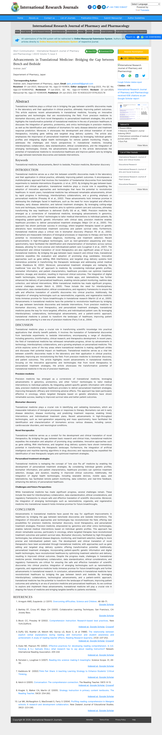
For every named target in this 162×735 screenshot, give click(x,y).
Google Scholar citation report (130, 82)
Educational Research (128, 164)
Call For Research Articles (41, 32)
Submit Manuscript (113, 18)
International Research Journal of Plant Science (132, 178)
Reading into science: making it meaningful (69, 660)
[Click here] (90, 7)
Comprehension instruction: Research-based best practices (78, 620)
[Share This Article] (122, 76)
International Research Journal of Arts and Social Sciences (132, 170)
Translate (144, 10)
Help (134, 720)
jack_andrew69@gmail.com (80, 83)
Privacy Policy (120, 720)
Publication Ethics (89, 18)
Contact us (49, 18)
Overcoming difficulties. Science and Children (75, 601)
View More (142, 145)
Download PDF (106, 51)
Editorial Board (71, 32)
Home (20, 18)
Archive (89, 32)
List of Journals (67, 18)
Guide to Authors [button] (107, 32)
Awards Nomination (133, 51)
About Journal (26, 32)
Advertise (89, 720)
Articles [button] (81, 32)
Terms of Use (104, 720)
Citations (96, 32)
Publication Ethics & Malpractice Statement (131, 32)
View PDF (91, 51)
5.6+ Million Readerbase (134, 58)
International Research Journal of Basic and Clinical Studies (132, 158)
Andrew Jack (19, 68)
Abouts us (33, 18)
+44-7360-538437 (117, 7)
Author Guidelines (136, 18)
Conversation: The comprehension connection (56, 682)
